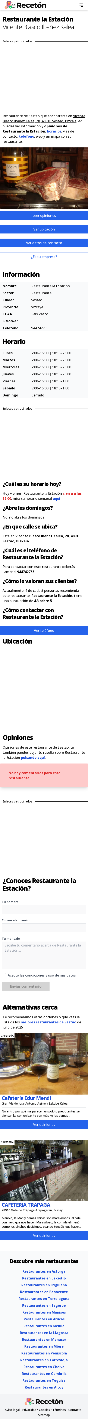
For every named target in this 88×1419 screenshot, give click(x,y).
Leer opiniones (44, 215)
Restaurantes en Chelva (44, 1366)
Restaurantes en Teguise (44, 1380)
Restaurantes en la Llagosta (44, 1332)
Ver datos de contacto (44, 243)
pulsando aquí (33, 757)
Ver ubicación (44, 229)
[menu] (81, 5)
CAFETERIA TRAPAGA (26, 1204)
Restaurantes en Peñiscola (44, 1353)
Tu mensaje (11, 938)
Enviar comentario (25, 986)
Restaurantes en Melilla (44, 1326)
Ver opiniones (44, 1124)
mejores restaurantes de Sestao (48, 1022)
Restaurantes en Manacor (44, 1339)
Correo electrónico (16, 920)
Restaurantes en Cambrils (44, 1373)
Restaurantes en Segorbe (44, 1305)
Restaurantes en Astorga (44, 1271)
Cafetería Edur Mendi (26, 1097)
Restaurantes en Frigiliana (44, 1285)
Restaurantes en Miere (44, 1346)
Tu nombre (10, 902)
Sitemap (44, 1415)
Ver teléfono (44, 630)
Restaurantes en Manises (44, 1312)
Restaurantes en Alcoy (44, 1387)
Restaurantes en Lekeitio (44, 1278)
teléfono (26, 136)
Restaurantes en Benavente (44, 1291)
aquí (56, 498)
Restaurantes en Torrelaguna (44, 1298)
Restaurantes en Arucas (44, 1319)
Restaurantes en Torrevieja (44, 1360)
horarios (54, 131)
